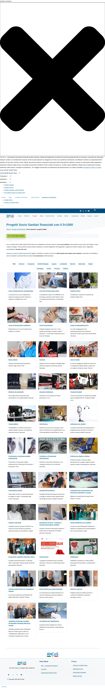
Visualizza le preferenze (21, 197)
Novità (66, 216)
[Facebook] (80, 211)
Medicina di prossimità (16, 392)
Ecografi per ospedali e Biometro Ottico (22, 557)
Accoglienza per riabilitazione (49, 621)
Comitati (59, 216)
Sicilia (49, 268)
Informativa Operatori (79, 672)
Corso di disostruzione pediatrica (19, 325)
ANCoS (8, 229)
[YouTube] (88, 211)
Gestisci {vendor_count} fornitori (14, 190)
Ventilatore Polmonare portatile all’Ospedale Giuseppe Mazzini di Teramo (19, 623)
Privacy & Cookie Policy (11, 202)
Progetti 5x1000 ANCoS (18, 229)
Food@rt (42, 360)
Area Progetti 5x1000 (17, 236)
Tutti (14, 264)
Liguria (54, 264)
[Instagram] (86, 211)
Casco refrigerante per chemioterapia (21, 291)
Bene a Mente (13, 360)
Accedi (96, 216)
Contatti (89, 216)
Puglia (90, 264)
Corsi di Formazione (46, 325)
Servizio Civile (50, 216)
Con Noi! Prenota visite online (49, 291)
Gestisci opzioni (9, 185)
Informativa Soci (78, 669)
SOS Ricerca (43, 424)
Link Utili (43, 669)
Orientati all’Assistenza (47, 490)
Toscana (57, 268)
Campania (31, 264)
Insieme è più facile (15, 522)
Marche (72, 264)
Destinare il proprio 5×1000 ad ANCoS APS (18, 253)
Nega (10, 197)
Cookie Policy (8, 200)
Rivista (83, 216)
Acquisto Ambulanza (46, 392)
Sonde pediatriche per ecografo (80, 522)
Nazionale (81, 264)
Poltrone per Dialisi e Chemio (80, 456)
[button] (52, 79)
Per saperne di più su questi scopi (14, 192)
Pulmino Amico (75, 291)
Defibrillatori (74, 557)
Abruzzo (21, 264)
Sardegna (40, 268)
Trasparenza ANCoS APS (49, 673)
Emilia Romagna (43, 264)
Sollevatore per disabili (77, 424)
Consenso (4, 686)
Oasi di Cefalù (75, 360)
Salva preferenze (35, 197)
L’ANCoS (26, 216)
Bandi (41, 216)
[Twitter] (83, 211)
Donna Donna (43, 557)
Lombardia (63, 264)
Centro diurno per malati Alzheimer (50, 589)
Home (20, 216)
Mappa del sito (77, 676)
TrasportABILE (13, 424)
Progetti (34, 216)
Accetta (3, 197)
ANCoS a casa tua (76, 589)
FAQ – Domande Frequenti (49, 665)
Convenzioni (74, 216)
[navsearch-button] (94, 210)
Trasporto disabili (76, 392)
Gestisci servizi (8, 187)
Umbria (65, 268)
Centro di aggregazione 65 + (79, 325)
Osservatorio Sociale (15, 490)
